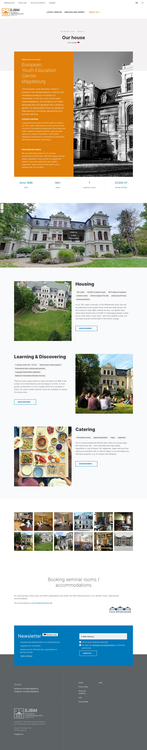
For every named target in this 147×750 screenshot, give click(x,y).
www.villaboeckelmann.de (41, 603)
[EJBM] (18, 12)
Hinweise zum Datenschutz (103, 645)
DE (142, 3)
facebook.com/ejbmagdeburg (26, 689)
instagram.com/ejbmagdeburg (26, 691)
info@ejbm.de (18, 734)
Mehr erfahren (85, 328)
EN (137, 3)
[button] (75, 12)
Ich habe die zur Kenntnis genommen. (103, 646)
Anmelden (87, 653)
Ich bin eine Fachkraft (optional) (95, 642)
